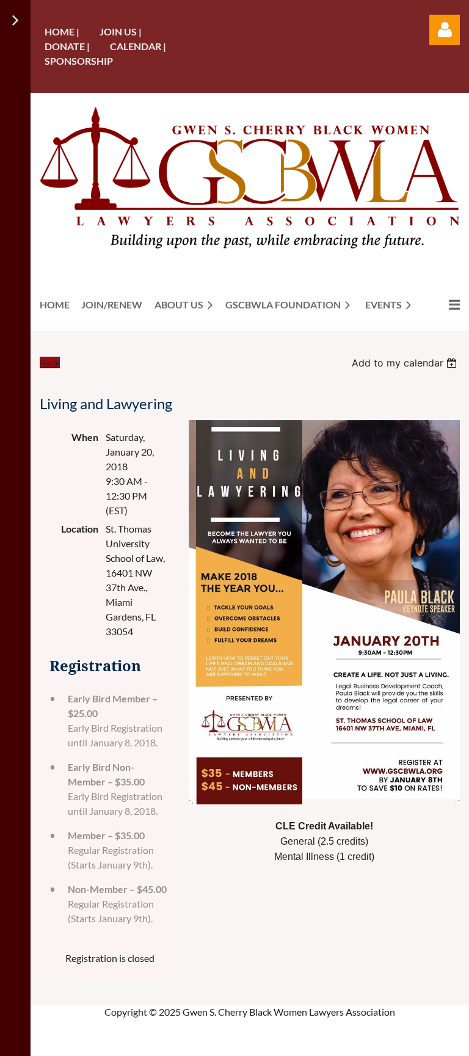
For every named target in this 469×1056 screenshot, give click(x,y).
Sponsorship (79, 61)
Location (79, 528)
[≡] (441, 304)
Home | (62, 31)
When (84, 437)
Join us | (121, 31)
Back (50, 362)
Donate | (67, 46)
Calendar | (138, 46)
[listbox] (406, 362)
